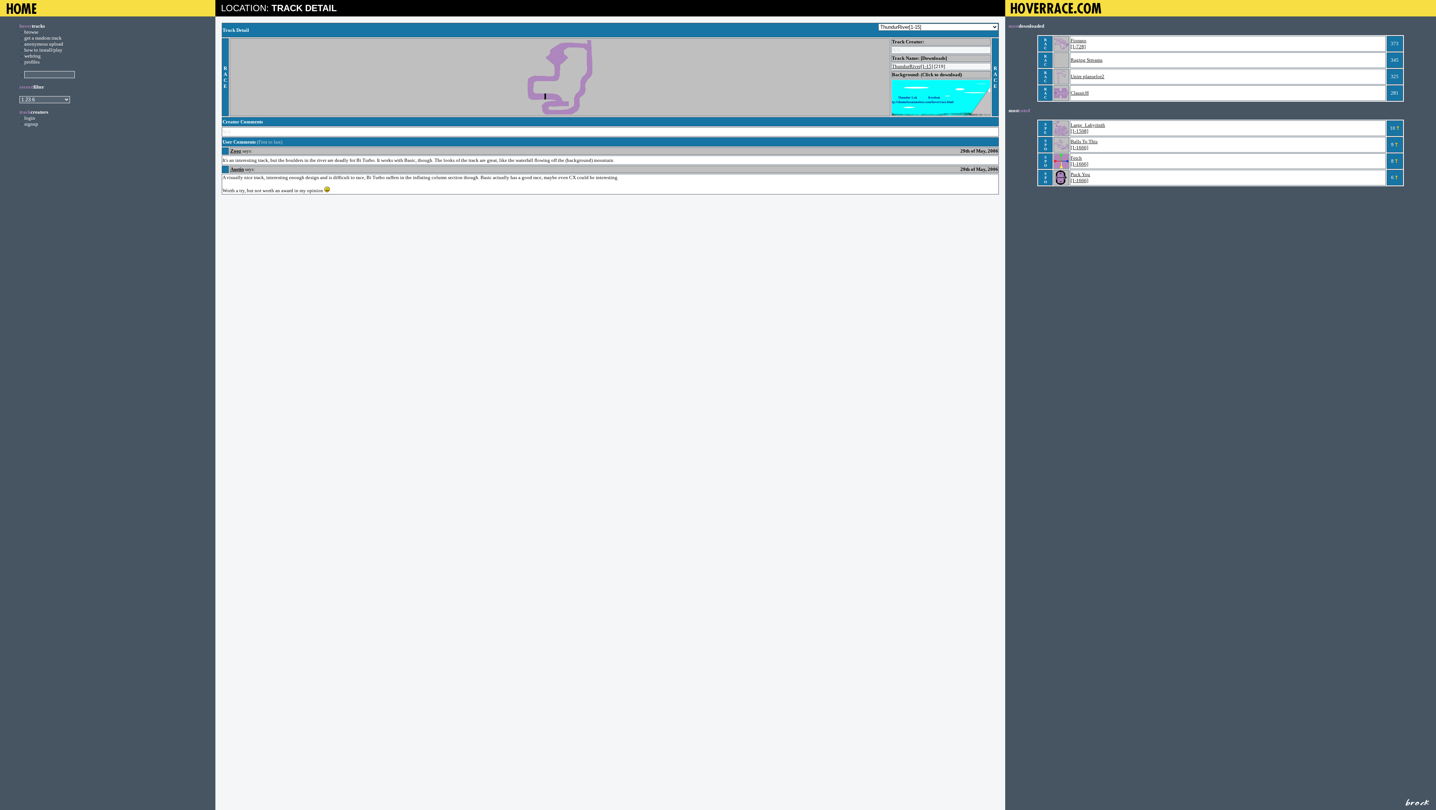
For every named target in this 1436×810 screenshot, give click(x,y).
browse (31, 32)
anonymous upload (43, 44)
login (29, 118)
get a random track (43, 38)
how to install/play (43, 50)
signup (31, 124)
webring (32, 56)
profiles (32, 62)
